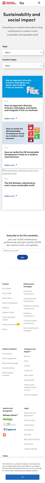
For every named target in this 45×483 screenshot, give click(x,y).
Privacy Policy (29, 420)
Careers (27, 366)
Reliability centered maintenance (31, 307)
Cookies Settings (30, 449)
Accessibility (29, 430)
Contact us (28, 370)
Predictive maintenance (28, 314)
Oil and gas (7, 353)
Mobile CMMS (8, 312)
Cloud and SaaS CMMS (8, 318)
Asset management (10, 303)
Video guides (29, 380)
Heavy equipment (9, 358)
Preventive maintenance (28, 292)
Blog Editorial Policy (32, 439)
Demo (4, 329)
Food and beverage (10, 363)
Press (26, 361)
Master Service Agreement (30, 414)
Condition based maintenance (30, 321)
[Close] (42, 461)
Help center (33, 375)
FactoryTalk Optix (10, 324)
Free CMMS (7, 293)
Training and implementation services (30, 387)
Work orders (7, 298)
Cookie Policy (29, 425)
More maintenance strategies (31, 329)
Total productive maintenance (29, 299)
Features (5, 307)
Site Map (27, 434)
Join (22, 257)
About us (27, 356)
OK (22, 477)
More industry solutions (7, 373)
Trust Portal (33, 444)
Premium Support (31, 395)
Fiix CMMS (6, 288)
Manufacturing (8, 368)
